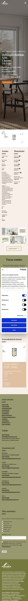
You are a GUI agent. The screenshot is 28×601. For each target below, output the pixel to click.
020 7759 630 (5, 457)
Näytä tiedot (20, 315)
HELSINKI (9, 51)
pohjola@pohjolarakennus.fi (9, 436)
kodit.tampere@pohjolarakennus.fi (11, 477)
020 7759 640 (5, 466)
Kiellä (14, 330)
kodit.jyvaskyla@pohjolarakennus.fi (11, 484)
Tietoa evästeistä (6, 592)
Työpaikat (4, 419)
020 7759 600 (5, 435)
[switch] (24, 300)
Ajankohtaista (5, 410)
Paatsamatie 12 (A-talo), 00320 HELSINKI (11, 68)
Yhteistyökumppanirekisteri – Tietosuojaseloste (13, 595)
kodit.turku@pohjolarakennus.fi (10, 468)
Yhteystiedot (5, 421)
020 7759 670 (5, 490)
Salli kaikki (14, 320)
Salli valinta (14, 325)
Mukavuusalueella (7, 415)
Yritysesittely (5, 412)
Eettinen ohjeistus (15, 592)
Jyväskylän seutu (8, 527)
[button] (25, 3)
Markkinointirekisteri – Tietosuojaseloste (11, 599)
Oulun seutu (6, 531)
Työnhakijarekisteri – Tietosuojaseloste (11, 597)
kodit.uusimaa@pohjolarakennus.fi (11, 458)
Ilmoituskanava (6, 422)
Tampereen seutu (8, 525)
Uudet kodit (5, 404)
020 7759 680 (5, 498)
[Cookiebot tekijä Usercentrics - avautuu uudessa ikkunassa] (20, 270)
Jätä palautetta (6, 424)
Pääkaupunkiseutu (8, 521)
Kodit (3, 51)
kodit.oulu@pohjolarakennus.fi (10, 499)
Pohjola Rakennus (6, 3)
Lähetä (4, 551)
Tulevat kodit (5, 406)
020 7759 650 (5, 475)
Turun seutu (6, 523)
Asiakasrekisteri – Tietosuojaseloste (10, 594)
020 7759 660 (5, 483)
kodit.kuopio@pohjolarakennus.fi (11, 492)
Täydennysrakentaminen (8, 417)
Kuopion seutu (7, 529)
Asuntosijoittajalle (7, 408)
